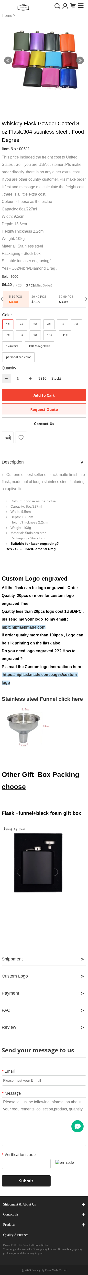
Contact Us (44, 423)
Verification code (19, 1154)
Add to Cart (44, 395)
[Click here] (26, 728)
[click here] (2, 674)
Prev (8, 60)
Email (8, 1071)
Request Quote (44, 409)
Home (7, 15)
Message (11, 1093)
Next (80, 60)
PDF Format (7, 437)
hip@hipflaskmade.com (23, 627)
